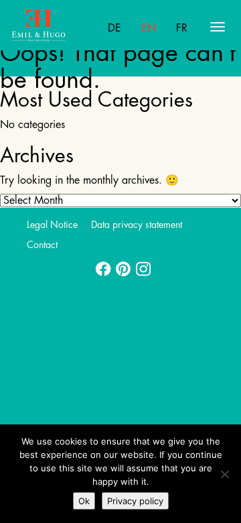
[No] (224, 474)
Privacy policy (135, 501)
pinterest (120, 265)
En (148, 28)
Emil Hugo (63, 27)
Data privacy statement (136, 224)
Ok (84, 501)
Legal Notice (52, 224)
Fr (181, 28)
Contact (42, 244)
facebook (100, 265)
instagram (140, 265)
